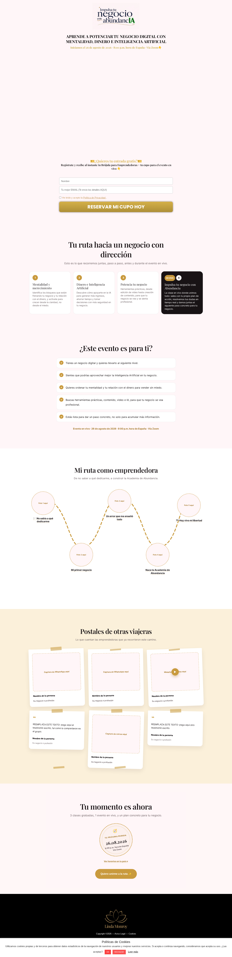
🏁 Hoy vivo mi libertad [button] (189, 520)
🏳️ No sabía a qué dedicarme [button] (43, 520)
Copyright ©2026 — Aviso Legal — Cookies (116, 934)
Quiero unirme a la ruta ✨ (116, 873)
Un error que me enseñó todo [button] (119, 518)
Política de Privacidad (94, 197)
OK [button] (108, 952)
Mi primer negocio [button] (81, 569)
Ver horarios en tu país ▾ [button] (116, 861)
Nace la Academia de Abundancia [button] (158, 571)
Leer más (133, 951)
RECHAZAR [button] (119, 952)
